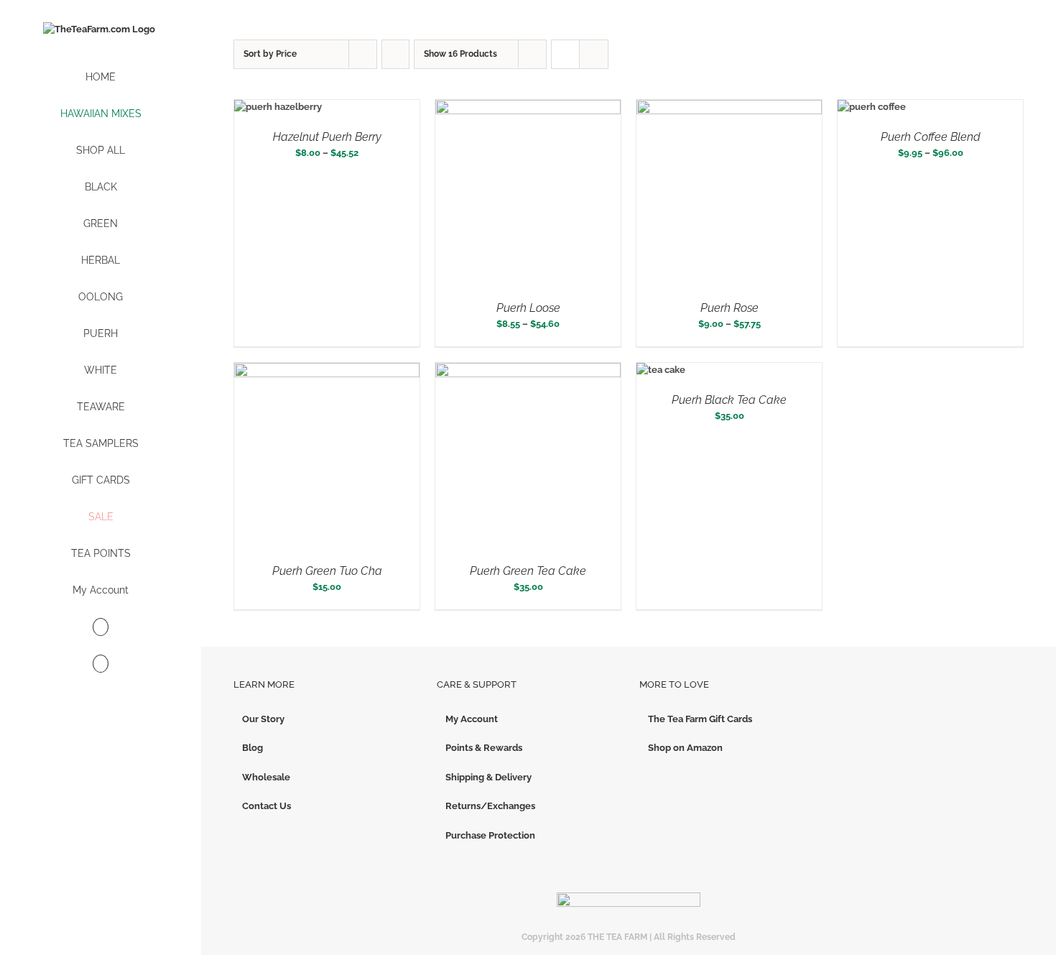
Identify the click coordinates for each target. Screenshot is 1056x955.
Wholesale (266, 777)
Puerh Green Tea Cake (528, 571)
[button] (100, 664)
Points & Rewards (483, 747)
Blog (252, 747)
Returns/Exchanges (490, 806)
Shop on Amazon (685, 747)
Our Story (263, 719)
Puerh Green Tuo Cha (327, 571)
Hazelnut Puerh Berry (327, 137)
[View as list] (594, 54)
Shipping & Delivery (488, 777)
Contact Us (266, 806)
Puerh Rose (729, 308)
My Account (471, 719)
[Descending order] (395, 54)
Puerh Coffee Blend (931, 137)
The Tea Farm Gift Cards (700, 719)
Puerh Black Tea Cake (729, 400)
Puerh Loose (528, 308)
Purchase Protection (490, 835)
